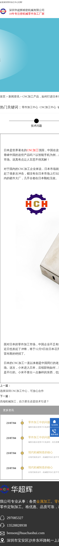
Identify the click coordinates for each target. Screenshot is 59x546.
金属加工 (43, 501)
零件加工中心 (30, 107)
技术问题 (36, 125)
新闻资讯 (13, 96)
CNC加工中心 (48, 107)
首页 (2, 96)
